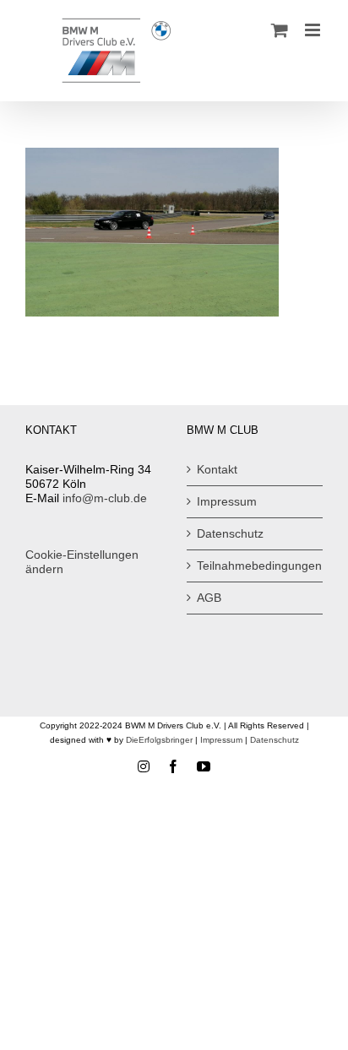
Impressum (227, 501)
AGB (209, 597)
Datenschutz (230, 533)
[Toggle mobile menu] (314, 30)
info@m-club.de (105, 498)
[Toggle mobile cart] (279, 30)
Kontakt (217, 469)
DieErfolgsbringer (159, 739)
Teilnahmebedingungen (255, 565)
